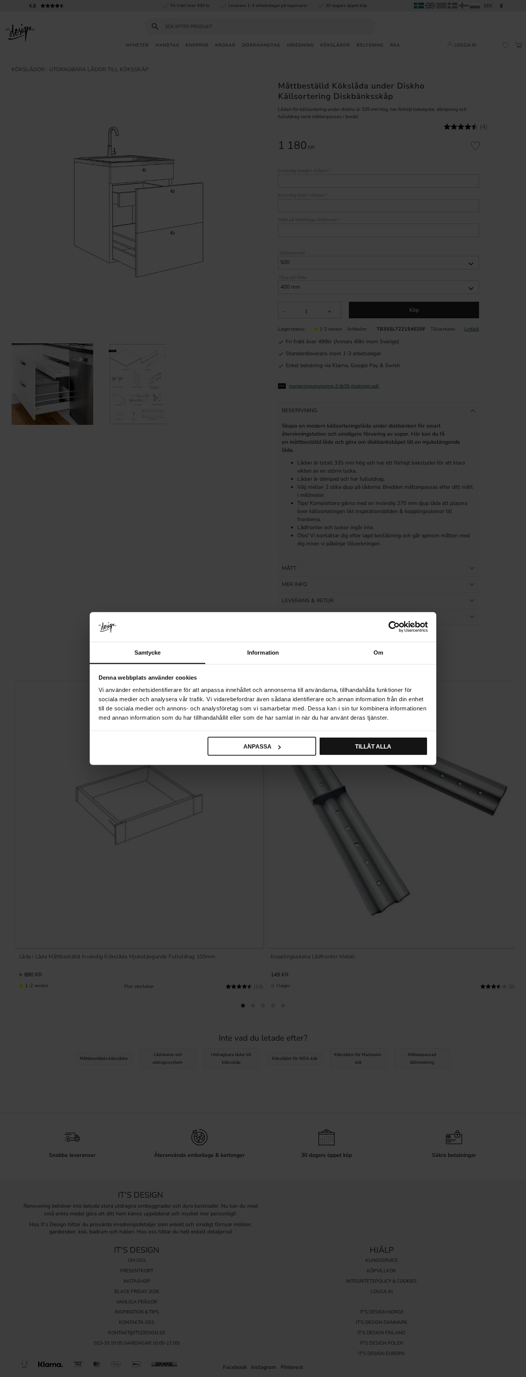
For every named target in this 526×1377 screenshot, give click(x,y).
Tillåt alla (373, 746)
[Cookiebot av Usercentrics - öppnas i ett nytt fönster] (394, 627)
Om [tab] (378, 652)
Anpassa (257, 746)
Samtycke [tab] (147, 652)
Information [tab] (263, 652)
